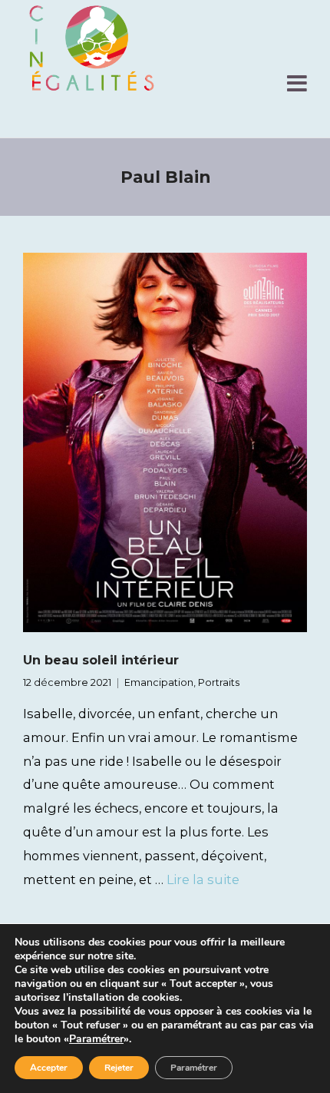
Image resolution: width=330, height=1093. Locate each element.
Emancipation (158, 682)
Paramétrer (96, 1039)
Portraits (218, 682)
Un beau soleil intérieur (101, 659)
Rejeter (119, 1068)
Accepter (49, 1068)
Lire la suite (203, 879)
